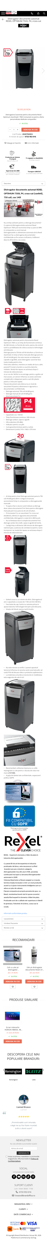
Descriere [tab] (7, 183)
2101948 (12, 773)
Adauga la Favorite (13, 143)
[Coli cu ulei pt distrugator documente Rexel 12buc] (12, 955)
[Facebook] (14, 1177)
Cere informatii (33, 143)
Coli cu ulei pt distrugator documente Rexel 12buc (13, 968)
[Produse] (3, 14)
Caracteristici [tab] (8, 919)
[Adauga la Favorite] (13, 987)
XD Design (38, 1080)
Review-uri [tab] (9, 928)
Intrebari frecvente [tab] (11, 923)
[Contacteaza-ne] (32, 13)
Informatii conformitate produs (15, 913)
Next (43, 70)
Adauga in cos (30, 129)
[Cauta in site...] (44, 13)
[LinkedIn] (23, 1177)
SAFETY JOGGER (17, 1080)
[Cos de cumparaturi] (38, 13)
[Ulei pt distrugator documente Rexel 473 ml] (34, 955)
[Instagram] (33, 1177)
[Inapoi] (2, 19)
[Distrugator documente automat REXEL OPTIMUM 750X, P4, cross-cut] (23, 68)
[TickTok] (28, 1177)
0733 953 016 (25, 1192)
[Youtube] (19, 1177)
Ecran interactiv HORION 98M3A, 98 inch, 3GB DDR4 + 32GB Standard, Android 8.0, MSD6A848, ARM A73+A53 (13, 1028)
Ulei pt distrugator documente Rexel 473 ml (34, 968)
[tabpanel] (23, 68)
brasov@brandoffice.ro (25, 1195)
